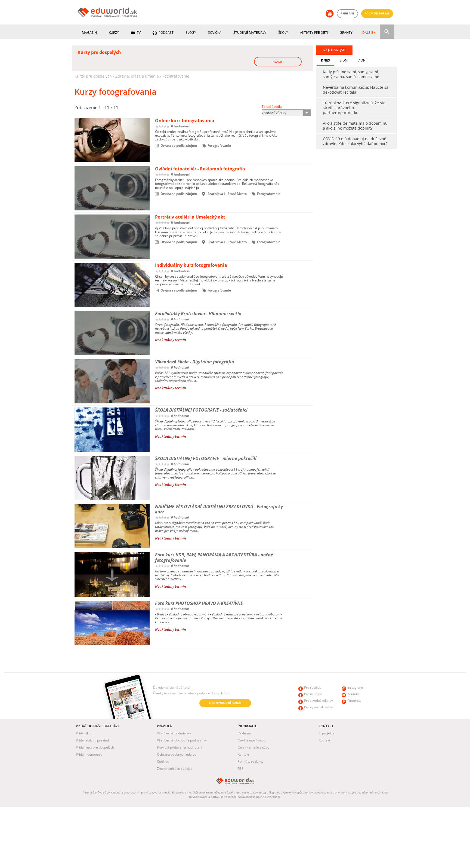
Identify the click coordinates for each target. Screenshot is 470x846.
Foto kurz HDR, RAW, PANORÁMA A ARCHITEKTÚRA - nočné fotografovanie (214, 557)
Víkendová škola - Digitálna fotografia (194, 362)
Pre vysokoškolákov (318, 707)
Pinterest (354, 700)
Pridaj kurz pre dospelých (95, 747)
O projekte (327, 733)
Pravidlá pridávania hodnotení (179, 747)
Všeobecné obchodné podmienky (182, 740)
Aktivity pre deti (314, 32)
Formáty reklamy (250, 761)
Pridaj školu (84, 733)
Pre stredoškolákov (318, 700)
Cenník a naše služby (253, 747)
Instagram (355, 687)
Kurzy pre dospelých (93, 76)
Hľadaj (278, 61)
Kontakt (243, 754)
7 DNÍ (362, 60)
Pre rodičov (312, 687)
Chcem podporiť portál (225, 703)
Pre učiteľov (313, 694)
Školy (283, 32)
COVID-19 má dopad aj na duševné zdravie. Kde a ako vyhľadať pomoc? (355, 141)
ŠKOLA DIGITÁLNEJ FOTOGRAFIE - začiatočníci (201, 410)
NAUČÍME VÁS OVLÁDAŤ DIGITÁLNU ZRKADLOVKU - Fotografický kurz (219, 509)
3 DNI (344, 60)
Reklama (244, 733)
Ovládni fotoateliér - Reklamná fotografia (200, 169)
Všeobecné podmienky (174, 733)
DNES (325, 60)
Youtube (353, 694)
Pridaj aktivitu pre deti (92, 740)
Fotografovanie (175, 76)
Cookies (163, 761)
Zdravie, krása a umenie (137, 76)
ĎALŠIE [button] (367, 32)
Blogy (190, 32)
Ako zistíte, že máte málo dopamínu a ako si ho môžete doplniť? (355, 126)
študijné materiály (249, 32)
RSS (240, 768)
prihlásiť (347, 13)
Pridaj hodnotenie (89, 754)
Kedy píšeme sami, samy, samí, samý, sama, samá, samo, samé (351, 74)
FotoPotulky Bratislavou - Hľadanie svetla (198, 314)
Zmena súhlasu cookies (174, 768)
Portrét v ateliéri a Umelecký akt (190, 217)
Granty (346, 32)
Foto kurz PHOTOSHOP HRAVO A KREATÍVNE (199, 603)
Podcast (166, 32)
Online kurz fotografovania (184, 121)
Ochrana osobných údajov (176, 754)
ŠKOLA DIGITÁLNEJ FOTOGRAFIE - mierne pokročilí (205, 458)
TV (138, 32)
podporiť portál (377, 13)
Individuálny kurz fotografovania (191, 265)
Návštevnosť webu (251, 740)
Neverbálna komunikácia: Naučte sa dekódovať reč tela (355, 90)
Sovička (214, 32)
